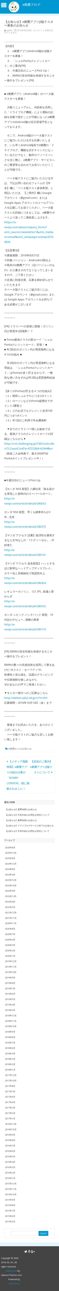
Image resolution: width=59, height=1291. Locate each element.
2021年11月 (10, 918)
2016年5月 (10, 1156)
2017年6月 (10, 1096)
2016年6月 (10, 1151)
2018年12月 (10, 1015)
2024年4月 (10, 874)
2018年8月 (10, 1037)
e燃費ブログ (31, 5)
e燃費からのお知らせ (20, 748)
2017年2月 (10, 1113)
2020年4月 (10, 939)
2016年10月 (10, 1129)
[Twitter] (25, 1251)
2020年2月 (10, 950)
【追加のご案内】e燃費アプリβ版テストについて (41, 767)
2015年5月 (10, 1221)
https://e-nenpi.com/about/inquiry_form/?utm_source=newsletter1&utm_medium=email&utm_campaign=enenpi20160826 (29, 232)
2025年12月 (10, 852)
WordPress (14, 1283)
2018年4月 (10, 1053)
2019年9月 (10, 977)
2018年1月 (10, 1069)
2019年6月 (10, 993)
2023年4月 (10, 890)
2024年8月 (10, 869)
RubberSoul (11, 1270)
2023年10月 (10, 885)
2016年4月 (10, 1161)
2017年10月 (10, 1080)
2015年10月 (10, 1194)
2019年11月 (10, 966)
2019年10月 (10, 972)
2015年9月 (10, 1199)
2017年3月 (10, 1107)
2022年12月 (10, 896)
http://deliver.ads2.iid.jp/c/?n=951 (26, 698)
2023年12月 (10, 880)
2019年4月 (10, 1004)
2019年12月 (10, 961)
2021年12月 (10, 912)
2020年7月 (10, 934)
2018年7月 (10, 1042)
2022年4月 (10, 901)
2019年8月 (10, 983)
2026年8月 (10, 847)
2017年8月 (10, 1086)
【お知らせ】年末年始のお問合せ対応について (27, 814)
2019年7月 (10, 988)
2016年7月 (10, 1145)
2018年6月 (10, 1048)
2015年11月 (10, 1189)
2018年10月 (10, 1026)
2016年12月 (10, 1124)
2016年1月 (10, 1178)
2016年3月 (10, 1167)
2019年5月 (10, 999)
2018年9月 (10, 1031)
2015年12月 (10, 1183)
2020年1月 (10, 955)
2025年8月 (10, 858)
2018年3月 (10, 1058)
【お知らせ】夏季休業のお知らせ (21, 809)
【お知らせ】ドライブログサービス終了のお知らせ (29, 825)
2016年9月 (10, 1134)
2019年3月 (10, 1010)
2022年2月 (10, 907)
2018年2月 (10, 1064)
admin (9, 30)
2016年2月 (10, 1172)
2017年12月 (10, 1075)
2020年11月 (10, 923)
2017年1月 (10, 1118)
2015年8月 (10, 1205)
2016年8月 (10, 1140)
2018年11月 (10, 1021)
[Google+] (33, 1251)
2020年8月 (10, 928)
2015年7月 (10, 1210)
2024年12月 (10, 863)
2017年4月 (10, 1102)
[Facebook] (29, 1251)
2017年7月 (10, 1091)
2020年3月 (10, 945)
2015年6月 (10, 1216)
